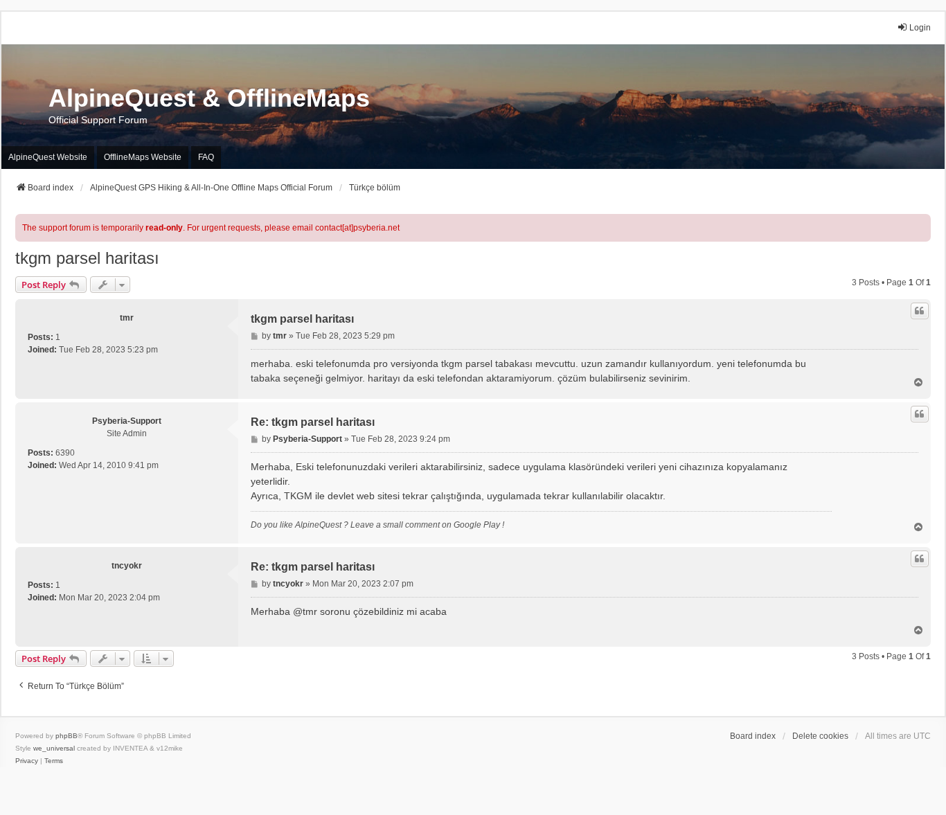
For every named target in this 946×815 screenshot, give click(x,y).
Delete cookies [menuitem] (820, 736)
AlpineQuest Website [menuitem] (47, 157)
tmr (127, 318)
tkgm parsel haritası (87, 258)
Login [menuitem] (920, 28)
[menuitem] (26, 761)
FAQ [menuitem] (206, 157)
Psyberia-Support (126, 421)
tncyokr (126, 566)
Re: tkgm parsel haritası (313, 422)
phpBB (66, 736)
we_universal (54, 748)
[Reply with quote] (920, 311)
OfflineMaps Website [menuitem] (142, 157)
